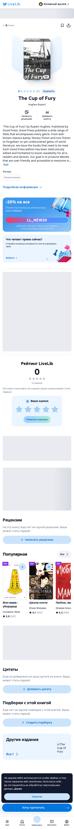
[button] (37, 59)
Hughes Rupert (37, 104)
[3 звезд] (27, 91)
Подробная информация (20, 187)
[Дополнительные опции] (68, 808)
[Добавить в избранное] (62, 25)
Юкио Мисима (37, 608)
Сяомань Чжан (11, 611)
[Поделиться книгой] (68, 25)
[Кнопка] (22, 567)
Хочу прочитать (33, 807)
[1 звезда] (21, 91)
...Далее (17, 788)
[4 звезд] (30, 91)
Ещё (5, 164)
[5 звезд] (34, 91)
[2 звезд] (24, 91)
